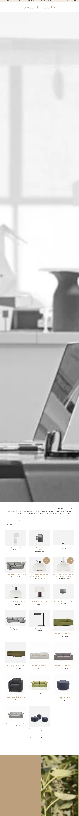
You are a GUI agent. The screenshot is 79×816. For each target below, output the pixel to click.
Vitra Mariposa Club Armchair (16, 697)
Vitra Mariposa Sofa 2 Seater (15, 723)
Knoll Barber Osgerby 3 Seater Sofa (63, 666)
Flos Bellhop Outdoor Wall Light (39, 548)
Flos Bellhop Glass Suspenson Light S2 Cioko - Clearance (39, 575)
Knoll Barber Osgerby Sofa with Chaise (16, 666)
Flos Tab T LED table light (39, 629)
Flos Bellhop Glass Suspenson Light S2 (16, 602)
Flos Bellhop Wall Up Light (63, 601)
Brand (57, 520)
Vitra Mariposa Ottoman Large (39, 729)
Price (38, 520)
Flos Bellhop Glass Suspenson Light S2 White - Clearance (63, 575)
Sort (69, 524)
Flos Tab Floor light (63, 547)
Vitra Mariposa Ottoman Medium (63, 698)
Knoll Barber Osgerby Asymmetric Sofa (39, 666)
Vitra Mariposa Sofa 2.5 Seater (16, 574)
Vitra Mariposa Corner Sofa (16, 628)
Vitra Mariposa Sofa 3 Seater (39, 692)
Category (18, 520)
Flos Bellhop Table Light (16, 548)
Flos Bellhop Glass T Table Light (39, 602)
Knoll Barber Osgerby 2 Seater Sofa (63, 634)
